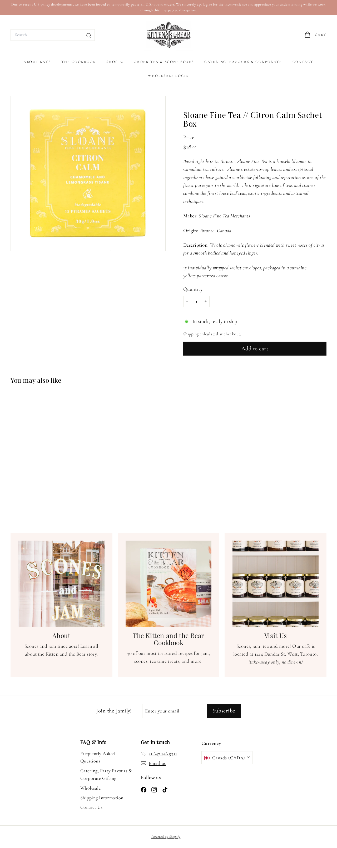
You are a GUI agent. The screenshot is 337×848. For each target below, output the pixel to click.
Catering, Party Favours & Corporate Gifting (106, 774)
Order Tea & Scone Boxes (164, 62)
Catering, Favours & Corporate (243, 62)
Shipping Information (101, 798)
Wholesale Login (168, 76)
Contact (303, 62)
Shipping (191, 334)
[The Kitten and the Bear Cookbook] (169, 584)
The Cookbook (78, 62)
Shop (112, 62)
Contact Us (91, 807)
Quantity (193, 289)
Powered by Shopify (166, 837)
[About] (61, 584)
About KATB (37, 62)
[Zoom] (88, 173)
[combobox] (53, 35)
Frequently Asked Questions (97, 757)
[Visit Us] (275, 584)
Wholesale (90, 788)
